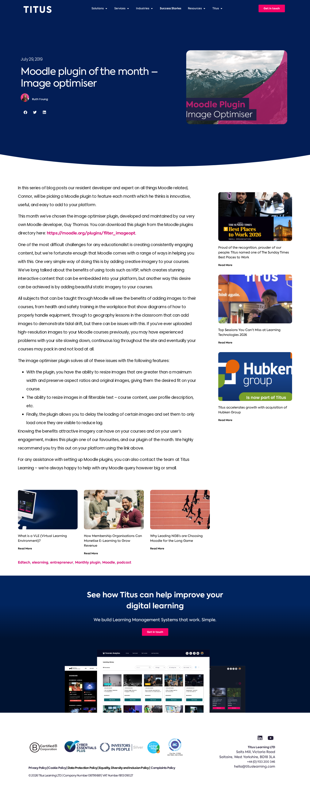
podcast (124, 562)
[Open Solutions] (106, 8)
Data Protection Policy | (83, 768)
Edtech (24, 562)
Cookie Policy (57, 768)
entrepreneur (61, 562)
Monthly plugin (87, 562)
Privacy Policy (37, 768)
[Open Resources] (204, 8)
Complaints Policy (163, 768)
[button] (25, 112)
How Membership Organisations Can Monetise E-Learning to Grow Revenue (113, 541)
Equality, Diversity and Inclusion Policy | (125, 768)
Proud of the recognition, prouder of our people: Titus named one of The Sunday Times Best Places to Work (253, 252)
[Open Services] (128, 8)
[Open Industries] (151, 8)
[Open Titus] (221, 8)
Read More (25, 548)
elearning (40, 562)
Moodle (108, 562)
